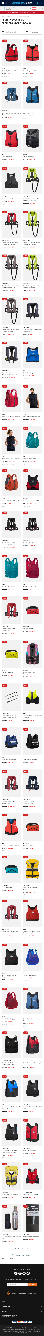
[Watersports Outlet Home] (22, 3)
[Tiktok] (28, 1273)
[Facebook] (15, 1273)
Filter (9, 32)
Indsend (32, 1284)
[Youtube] (24, 1273)
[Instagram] (20, 1273)
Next (11, 1258)
